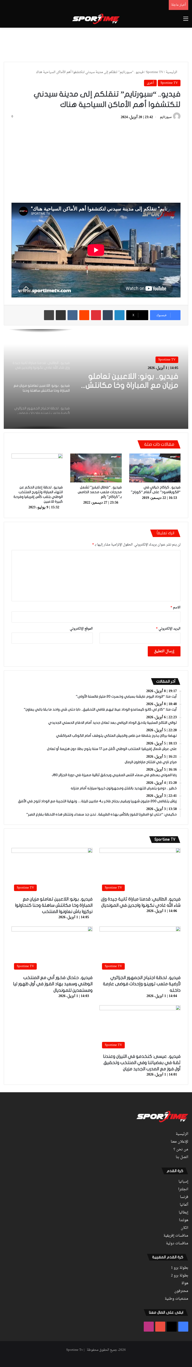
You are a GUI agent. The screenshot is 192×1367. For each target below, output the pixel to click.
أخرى (150, 83)
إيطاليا (183, 1212)
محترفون (181, 1291)
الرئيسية (172, 72)
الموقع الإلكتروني (81, 629)
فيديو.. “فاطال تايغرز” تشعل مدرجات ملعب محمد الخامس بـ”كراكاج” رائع (100, 492)
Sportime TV (154, 72)
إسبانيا (183, 1182)
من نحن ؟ (181, 1149)
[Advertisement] (96, 44)
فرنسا (184, 1197)
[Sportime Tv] (96, 19)
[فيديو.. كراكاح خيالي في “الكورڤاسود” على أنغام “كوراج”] (154, 468)
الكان (184, 1228)
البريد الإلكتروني (168, 629)
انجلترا (183, 1189)
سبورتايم (166, 117)
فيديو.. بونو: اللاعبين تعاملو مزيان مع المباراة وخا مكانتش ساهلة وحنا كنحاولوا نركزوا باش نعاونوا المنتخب (132, 381)
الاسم (175, 607)
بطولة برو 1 (179, 1268)
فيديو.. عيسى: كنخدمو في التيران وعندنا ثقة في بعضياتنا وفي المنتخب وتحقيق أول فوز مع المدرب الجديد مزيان (141, 1062)
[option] (96, 379)
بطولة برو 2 (179, 1276)
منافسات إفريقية (176, 1236)
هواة (185, 1283)
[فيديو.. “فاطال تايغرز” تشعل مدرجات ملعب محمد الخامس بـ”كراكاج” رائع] (96, 468)
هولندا (183, 1220)
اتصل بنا (182, 1157)
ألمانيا (184, 1205)
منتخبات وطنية (176, 1299)
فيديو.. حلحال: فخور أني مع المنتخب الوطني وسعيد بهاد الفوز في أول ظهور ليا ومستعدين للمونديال (52, 984)
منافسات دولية (177, 1243)
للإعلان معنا (179, 1142)
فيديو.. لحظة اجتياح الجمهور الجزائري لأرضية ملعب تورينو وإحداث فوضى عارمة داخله (141, 984)
